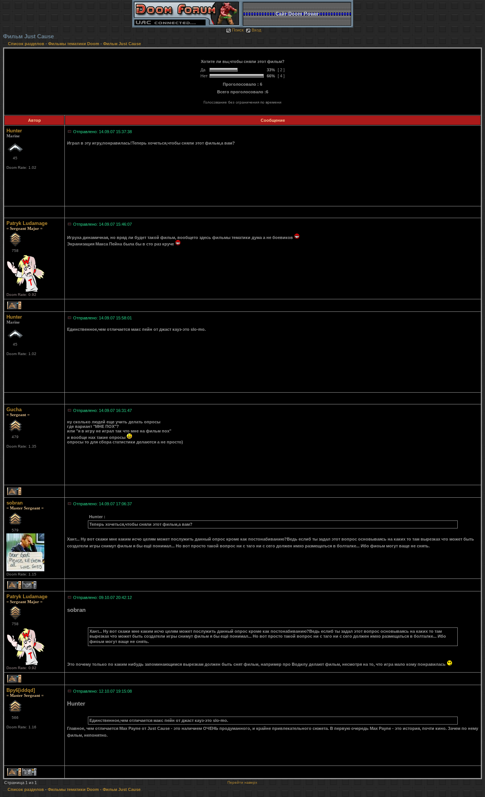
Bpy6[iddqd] (20, 690)
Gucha (14, 409)
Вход (256, 30)
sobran (14, 503)
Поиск (238, 30)
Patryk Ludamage (26, 223)
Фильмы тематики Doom (73, 43)
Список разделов (26, 43)
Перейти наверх (242, 782)
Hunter (14, 131)
